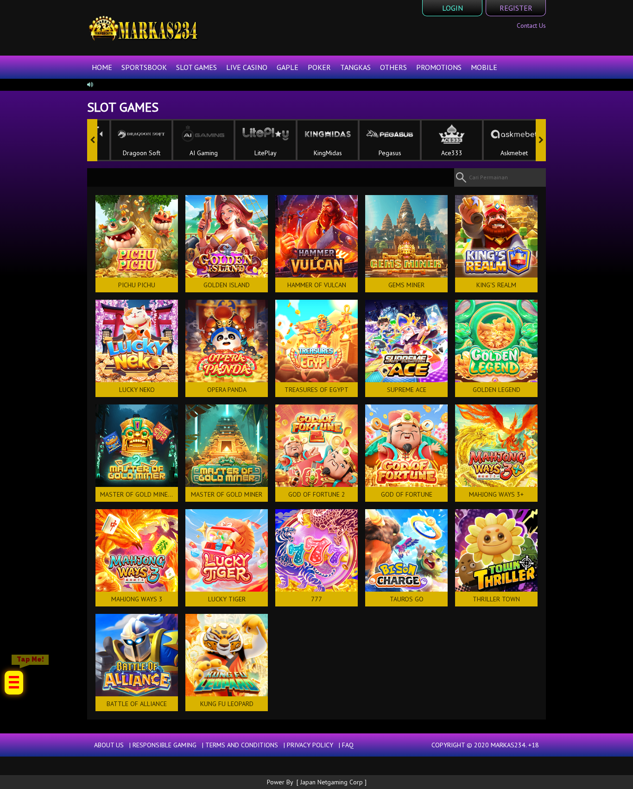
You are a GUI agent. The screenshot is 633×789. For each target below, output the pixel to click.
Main (136, 236)
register (516, 8)
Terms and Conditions (241, 745)
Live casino (246, 67)
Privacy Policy (310, 745)
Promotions (439, 67)
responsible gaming (164, 745)
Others (393, 67)
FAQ (348, 745)
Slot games (196, 67)
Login (452, 8)
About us (109, 745)
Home (102, 67)
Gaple (287, 67)
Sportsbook (144, 67)
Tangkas (355, 67)
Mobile (484, 67)
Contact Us (531, 25)
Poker (319, 67)
